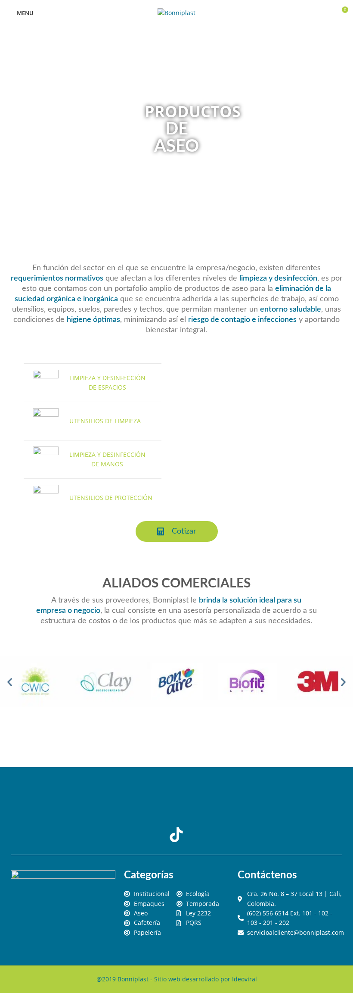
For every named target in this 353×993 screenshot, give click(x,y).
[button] (9, 681)
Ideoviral (244, 979)
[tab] (92, 382)
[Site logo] (176, 12)
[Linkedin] (176, 802)
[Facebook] (142, 802)
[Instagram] (210, 802)
